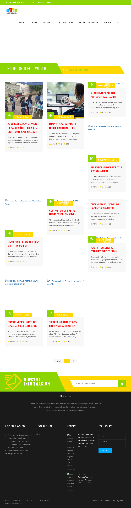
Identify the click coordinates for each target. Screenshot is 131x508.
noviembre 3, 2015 (107, 160)
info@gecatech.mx (17, 2)
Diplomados (28, 501)
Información (36, 384)
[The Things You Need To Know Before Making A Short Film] (65, 298)
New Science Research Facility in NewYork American (85, 477)
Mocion (122, 501)
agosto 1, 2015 (22, 234)
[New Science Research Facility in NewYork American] (107, 143)
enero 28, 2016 (64, 117)
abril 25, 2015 (64, 315)
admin (12, 147)
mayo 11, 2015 (22, 315)
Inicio (7, 501)
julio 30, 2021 (22, 117)
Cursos (16, 501)
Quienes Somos (42, 501)
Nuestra (32, 380)
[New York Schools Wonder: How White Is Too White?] (24, 218)
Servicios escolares (14, 504)
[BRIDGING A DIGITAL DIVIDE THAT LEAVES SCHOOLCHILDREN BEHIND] (24, 298)
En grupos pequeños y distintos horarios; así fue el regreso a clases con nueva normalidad (23, 128)
